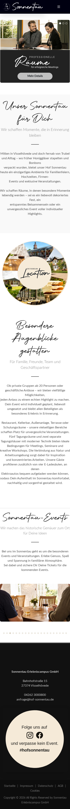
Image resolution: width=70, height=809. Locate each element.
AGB (60, 786)
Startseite (9, 786)
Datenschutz (45, 786)
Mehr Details (35, 76)
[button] (4, 633)
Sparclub (35, 594)
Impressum (26, 786)
